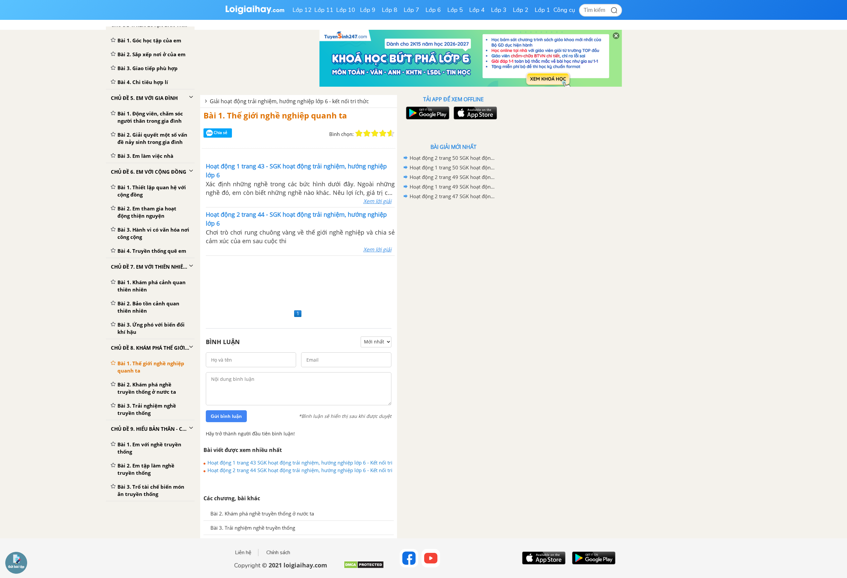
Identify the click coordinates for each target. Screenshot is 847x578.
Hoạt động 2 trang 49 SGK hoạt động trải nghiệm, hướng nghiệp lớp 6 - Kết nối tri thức (452, 177)
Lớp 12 (302, 10)
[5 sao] (391, 133)
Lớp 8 (389, 10)
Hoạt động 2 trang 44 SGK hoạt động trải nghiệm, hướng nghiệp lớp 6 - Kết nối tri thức (299, 470)
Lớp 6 (433, 10)
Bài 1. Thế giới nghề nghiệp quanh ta (275, 115)
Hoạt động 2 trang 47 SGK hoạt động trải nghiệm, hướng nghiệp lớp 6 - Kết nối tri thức (452, 196)
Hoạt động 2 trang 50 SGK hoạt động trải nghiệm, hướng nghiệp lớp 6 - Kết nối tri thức (452, 158)
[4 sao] (383, 133)
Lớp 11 (324, 10)
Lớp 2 (520, 10)
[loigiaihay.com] (255, 13)
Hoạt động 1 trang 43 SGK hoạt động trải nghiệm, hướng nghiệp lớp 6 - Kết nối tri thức (299, 462)
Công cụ (564, 10)
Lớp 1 (542, 10)
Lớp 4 (477, 10)
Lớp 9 (368, 10)
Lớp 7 (411, 10)
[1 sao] (359, 133)
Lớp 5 (455, 10)
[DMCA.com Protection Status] (364, 567)
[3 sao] (375, 133)
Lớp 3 (499, 10)
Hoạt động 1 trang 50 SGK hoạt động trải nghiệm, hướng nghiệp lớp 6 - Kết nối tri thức (452, 167)
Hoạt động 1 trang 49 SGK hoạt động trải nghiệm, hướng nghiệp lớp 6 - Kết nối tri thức (452, 186)
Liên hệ (243, 552)
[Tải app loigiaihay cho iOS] (474, 113)
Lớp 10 (345, 10)
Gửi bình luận (226, 416)
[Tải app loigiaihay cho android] (427, 113)
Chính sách (278, 552)
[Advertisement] (298, 281)
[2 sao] (367, 133)
